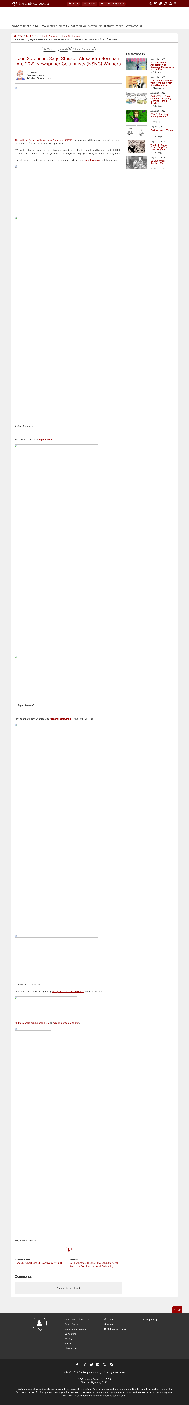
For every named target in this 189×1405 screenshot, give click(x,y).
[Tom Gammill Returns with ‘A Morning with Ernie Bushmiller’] (136, 82)
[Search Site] (176, 4)
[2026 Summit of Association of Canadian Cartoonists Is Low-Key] (136, 64)
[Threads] (165, 4)
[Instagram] (170, 4)
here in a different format (66, 1022)
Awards (53, 36)
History (109, 26)
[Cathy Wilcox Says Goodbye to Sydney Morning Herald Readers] (136, 98)
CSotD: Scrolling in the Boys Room (160, 115)
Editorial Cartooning (72, 26)
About (75, 3)
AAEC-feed (41, 36)
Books (119, 26)
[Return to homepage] (40, 1336)
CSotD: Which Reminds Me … (158, 162)
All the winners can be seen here (32, 1022)
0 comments (45, 78)
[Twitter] (150, 4)
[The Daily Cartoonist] (30, 4)
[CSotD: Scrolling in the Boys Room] (136, 116)
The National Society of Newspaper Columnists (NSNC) (44, 140)
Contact (91, 3)
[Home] (15, 36)
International (133, 26)
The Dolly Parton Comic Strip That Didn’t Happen (159, 147)
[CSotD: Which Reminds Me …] (136, 163)
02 (31, 36)
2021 (20, 36)
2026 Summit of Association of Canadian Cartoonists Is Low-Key (162, 65)
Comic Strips (49, 26)
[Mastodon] (160, 4)
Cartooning (95, 26)
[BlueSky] (155, 4)
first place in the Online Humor (68, 991)
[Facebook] (145, 4)
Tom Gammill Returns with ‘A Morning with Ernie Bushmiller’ (161, 82)
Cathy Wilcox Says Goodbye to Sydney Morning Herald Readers (160, 99)
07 (26, 36)
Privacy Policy (150, 1319)
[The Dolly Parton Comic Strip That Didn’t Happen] (136, 146)
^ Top (177, 1309)
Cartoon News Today (161, 130)
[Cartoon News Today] (136, 131)
